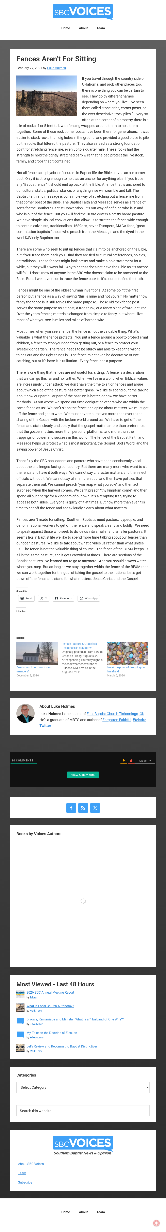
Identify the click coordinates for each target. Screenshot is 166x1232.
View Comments (83, 774)
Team (22, 1173)
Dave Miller (36, 1023)
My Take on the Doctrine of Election (52, 1033)
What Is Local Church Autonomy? (50, 1006)
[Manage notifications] (156, 1223)
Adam (33, 997)
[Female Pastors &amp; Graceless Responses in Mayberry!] (84, 658)
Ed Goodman (37, 1037)
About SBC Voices (31, 1164)
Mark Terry (36, 1010)
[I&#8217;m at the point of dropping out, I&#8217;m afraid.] (127, 653)
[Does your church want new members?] (37, 653)
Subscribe (25, 1182)
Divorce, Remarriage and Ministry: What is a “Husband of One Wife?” (75, 1019)
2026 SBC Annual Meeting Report (50, 992)
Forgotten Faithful (116, 720)
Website (139, 720)
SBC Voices (83, 12)
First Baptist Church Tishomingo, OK (115, 714)
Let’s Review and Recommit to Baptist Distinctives (62, 1046)
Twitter (45, 725)
